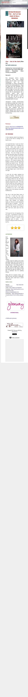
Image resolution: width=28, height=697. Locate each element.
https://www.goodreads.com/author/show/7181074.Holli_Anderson (15, 295)
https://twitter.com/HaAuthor (15, 287)
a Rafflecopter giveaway (11, 318)
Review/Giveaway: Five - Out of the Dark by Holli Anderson (14, 15)
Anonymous (14, 331)
